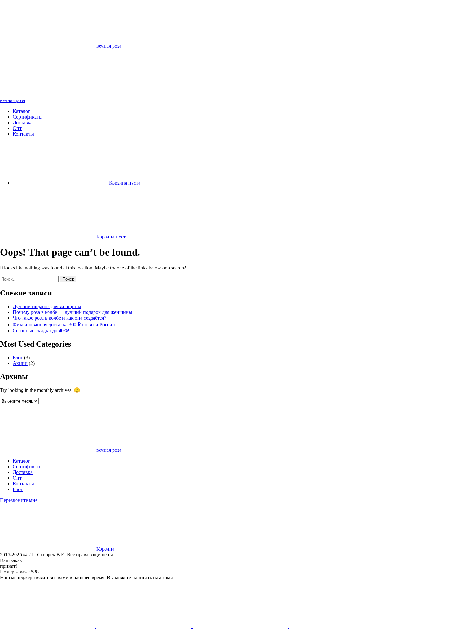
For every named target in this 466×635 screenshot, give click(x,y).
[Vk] (336, 626)
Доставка (23, 122)
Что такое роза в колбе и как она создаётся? (59, 318)
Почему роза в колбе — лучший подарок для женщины (72, 312)
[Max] (241, 626)
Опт (17, 128)
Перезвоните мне (18, 500)
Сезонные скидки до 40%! (41, 330)
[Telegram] (48, 626)
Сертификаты (27, 117)
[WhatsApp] (144, 626)
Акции (20, 363)
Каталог (21, 111)
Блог (18, 357)
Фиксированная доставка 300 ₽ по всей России (64, 324)
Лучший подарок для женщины (47, 306)
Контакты (23, 134)
